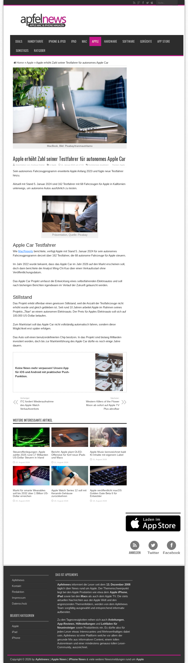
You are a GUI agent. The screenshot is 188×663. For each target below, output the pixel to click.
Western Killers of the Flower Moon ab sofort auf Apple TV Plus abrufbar (102, 403)
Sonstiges (22, 50)
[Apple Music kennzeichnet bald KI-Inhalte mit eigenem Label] (108, 436)
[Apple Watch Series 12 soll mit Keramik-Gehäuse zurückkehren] (69, 475)
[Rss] (134, 3)
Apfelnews (18, 580)
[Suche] (175, 2)
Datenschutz (19, 603)
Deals (18, 41)
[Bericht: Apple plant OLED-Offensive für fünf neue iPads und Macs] (69, 436)
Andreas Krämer (38, 165)
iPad (73, 41)
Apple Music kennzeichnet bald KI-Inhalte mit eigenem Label (108, 453)
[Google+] (138, 3)
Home (20, 62)
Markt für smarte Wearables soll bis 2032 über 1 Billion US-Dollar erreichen (30, 493)
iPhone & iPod (57, 41)
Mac (84, 41)
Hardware (110, 41)
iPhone (16, 637)
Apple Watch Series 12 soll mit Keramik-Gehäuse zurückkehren (68, 493)
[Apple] (152, 3)
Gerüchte (146, 41)
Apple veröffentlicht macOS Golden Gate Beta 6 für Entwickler (106, 493)
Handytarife (35, 41)
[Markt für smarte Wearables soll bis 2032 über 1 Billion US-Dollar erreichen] (31, 475)
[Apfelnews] (42, 20)
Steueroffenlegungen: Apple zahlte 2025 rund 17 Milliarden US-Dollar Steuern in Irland (30, 454)
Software (128, 41)
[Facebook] (143, 3)
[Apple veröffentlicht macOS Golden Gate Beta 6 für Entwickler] (108, 475)
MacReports (25, 251)
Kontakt (16, 585)
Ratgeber (39, 50)
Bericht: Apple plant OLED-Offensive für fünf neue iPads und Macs (68, 454)
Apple (95, 41)
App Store (163, 41)
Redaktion (18, 591)
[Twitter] (147, 3)
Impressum (19, 597)
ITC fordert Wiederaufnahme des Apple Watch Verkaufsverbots (37, 403)
